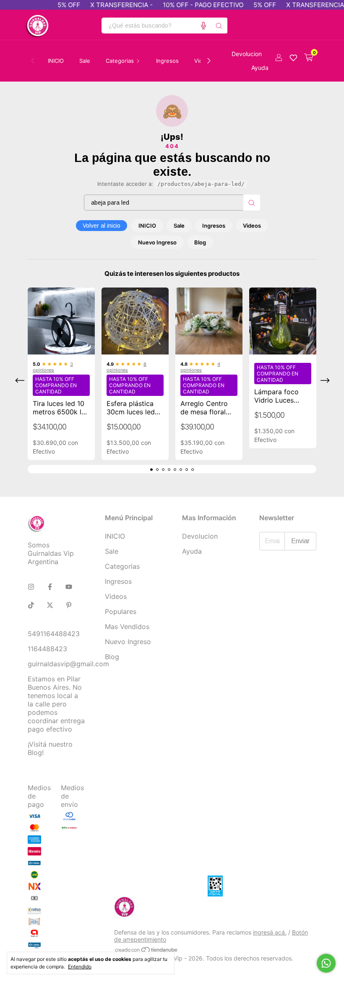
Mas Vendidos (127, 626)
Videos (252, 225)
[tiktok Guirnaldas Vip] (31, 605)
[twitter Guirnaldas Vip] (50, 605)
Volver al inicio (101, 225)
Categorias (122, 566)
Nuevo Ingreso (157, 242)
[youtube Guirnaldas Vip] (68, 587)
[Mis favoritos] (293, 58)
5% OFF (60, 5)
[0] (308, 58)
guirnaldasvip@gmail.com (68, 664)
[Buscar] (219, 25)
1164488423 (47, 649)
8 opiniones (126, 367)
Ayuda (259, 67)
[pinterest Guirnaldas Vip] (68, 605)
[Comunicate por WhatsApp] (326, 963)
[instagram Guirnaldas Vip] (31, 587)
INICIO (56, 60)
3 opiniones (53, 367)
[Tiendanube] (146, 951)
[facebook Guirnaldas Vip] (50, 587)
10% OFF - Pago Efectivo (194, 5)
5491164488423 (54, 633)
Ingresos (167, 60)
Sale (84, 60)
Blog (200, 242)
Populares (120, 611)
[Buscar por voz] (203, 25)
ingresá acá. (270, 932)
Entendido (79, 966)
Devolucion (247, 53)
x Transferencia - (113, 5)
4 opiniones (200, 367)
